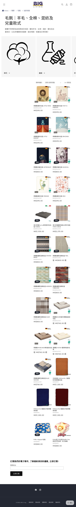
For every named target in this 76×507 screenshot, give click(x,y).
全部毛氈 (27, 11)
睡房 (13, 11)
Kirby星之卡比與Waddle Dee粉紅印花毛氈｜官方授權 (61, 440)
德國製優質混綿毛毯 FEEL (60, 256)
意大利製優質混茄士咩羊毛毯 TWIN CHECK (61, 226)
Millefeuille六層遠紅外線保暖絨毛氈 (42, 409)
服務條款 (44, 502)
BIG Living (23, 502)
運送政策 (51, 502)
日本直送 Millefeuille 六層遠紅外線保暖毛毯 (61, 379)
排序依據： (39, 82)
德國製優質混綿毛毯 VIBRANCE (59, 287)
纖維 (40, 73)
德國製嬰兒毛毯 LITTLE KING (42, 106)
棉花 (5, 73)
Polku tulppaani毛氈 (39, 439)
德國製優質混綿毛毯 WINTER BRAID (42, 256)
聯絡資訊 (58, 502)
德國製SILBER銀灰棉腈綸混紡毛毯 (61, 318)
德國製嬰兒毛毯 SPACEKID (61, 136)
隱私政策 (37, 502)
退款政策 (31, 502)
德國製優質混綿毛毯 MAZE (42, 317)
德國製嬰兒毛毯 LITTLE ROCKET (40, 137)
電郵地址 (13, 465)
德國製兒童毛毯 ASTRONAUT (42, 167)
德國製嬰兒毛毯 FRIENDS (41, 196)
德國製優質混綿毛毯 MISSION (43, 286)
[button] (4, 4)
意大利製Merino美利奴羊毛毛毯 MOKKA (42, 226)
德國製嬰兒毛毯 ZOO (59, 196)
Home (6, 11)
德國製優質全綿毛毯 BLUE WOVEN (41, 379)
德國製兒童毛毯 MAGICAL (61, 167)
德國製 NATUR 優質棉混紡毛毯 (61, 348)
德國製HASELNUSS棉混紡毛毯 (43, 348)
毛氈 (19, 11)
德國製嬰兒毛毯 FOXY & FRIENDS (60, 106)
